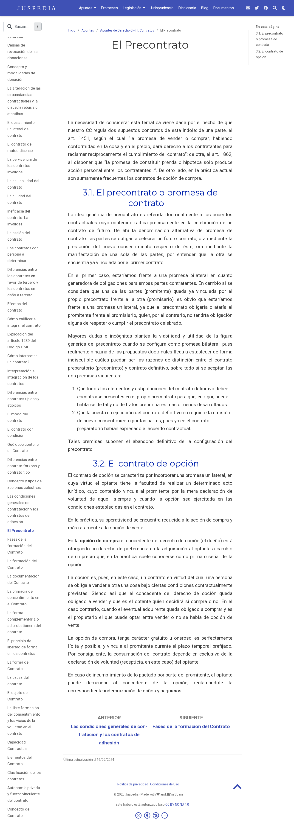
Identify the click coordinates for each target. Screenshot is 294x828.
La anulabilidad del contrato (23, 184)
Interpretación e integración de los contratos (22, 377)
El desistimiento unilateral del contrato (21, 129)
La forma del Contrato (18, 665)
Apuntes (88, 30)
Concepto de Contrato (18, 812)
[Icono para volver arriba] (237, 788)
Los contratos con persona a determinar (23, 254)
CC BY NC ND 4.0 (177, 804)
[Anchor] (168, 202)
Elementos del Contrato (19, 760)
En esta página (267, 27)
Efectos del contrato (17, 307)
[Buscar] (275, 8)
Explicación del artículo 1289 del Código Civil (21, 340)
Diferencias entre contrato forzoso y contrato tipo (23, 466)
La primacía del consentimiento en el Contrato (23, 597)
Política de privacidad (132, 784)
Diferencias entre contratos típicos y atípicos (23, 399)
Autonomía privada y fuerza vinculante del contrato (23, 794)
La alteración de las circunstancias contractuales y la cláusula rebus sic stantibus (24, 101)
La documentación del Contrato (23, 579)
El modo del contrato (17, 417)
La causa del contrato (18, 680)
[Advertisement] (150, 86)
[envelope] (248, 8)
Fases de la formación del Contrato (19, 545)
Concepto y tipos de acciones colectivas (24, 484)
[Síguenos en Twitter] (257, 8)
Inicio (71, 30)
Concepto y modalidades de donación (21, 73)
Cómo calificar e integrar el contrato (24, 322)
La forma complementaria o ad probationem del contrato (24, 622)
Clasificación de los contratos (24, 775)
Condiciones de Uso (164, 784)
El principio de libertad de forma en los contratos (22, 647)
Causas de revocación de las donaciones (22, 51)
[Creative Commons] (152, 815)
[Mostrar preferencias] (284, 8)
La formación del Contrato (22, 564)
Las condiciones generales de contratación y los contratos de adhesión (22, 509)
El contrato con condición (20, 432)
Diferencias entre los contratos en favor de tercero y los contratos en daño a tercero (22, 282)
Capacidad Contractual (17, 745)
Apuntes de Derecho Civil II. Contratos (127, 30)
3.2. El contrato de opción (269, 54)
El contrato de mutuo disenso (20, 147)
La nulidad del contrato (19, 199)
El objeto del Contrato (17, 695)
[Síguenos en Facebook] (266, 8)
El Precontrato (20, 530)
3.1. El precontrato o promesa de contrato (269, 39)
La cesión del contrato (18, 236)
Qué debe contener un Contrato (23, 447)
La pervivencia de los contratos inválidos (22, 165)
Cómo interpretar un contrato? (22, 358)
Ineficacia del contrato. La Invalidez (18, 217)
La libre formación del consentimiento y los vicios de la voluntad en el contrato (23, 721)
